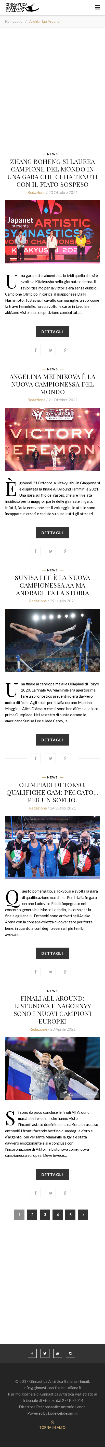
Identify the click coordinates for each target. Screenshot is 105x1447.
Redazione (36, 192)
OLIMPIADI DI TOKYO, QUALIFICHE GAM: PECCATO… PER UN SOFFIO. (52, 792)
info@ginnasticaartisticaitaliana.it (52, 1387)
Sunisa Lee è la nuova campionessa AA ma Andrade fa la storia (52, 585)
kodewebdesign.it (63, 1413)
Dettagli (52, 331)
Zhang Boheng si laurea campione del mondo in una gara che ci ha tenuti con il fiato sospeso (52, 172)
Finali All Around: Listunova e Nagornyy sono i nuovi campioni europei (53, 1009)
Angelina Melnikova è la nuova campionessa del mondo (53, 384)
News (52, 154)
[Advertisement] (52, 91)
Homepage (13, 21)
